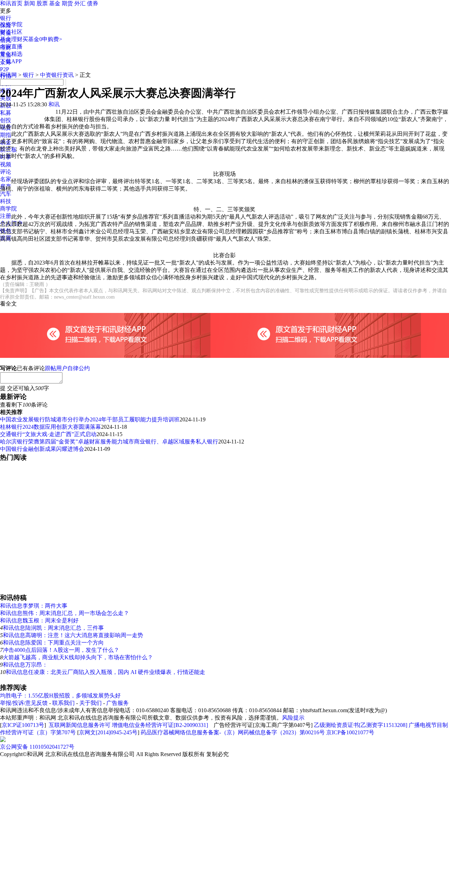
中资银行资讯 (57, 75)
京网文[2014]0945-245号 (108, 732)
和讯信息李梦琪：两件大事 (33, 606)
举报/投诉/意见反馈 (24, 703)
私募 (5, 113)
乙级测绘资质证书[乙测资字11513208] (360, 725)
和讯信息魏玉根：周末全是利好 (39, 620)
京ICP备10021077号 (350, 732)
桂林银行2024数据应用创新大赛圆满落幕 (50, 427)
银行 (5, 18)
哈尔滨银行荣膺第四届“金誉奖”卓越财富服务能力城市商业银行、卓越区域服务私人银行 (109, 442)
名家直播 (11, 46)
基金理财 (11, 39)
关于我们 (90, 703)
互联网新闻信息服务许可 (79, 725)
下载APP (11, 61)
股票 (42, 3)
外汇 (80, 3)
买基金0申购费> (42, 39)
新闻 (29, 3)
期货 (67, 3)
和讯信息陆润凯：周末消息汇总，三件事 (53, 628)
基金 (54, 3)
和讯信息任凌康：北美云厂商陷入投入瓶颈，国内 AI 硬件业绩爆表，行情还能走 (105, 672)
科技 (5, 201)
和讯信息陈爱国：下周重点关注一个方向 (53, 643)
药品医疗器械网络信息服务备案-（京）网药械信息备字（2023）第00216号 (233, 732)
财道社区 (11, 32)
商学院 (8, 209)
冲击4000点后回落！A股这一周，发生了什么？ (61, 650)
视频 (5, 164)
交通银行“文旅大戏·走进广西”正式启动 (48, 434)
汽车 (5, 194)
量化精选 (11, 54)
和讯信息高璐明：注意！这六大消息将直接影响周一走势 (73, 635)
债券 (92, 3)
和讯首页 (11, 3)
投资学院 (11, 24)
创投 (5, 120)
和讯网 (8, 75)
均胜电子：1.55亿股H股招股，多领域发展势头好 (60, 696)
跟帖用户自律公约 (67, 368)
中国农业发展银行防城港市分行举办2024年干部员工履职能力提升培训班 (90, 419)
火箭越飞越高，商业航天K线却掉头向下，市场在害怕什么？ (78, 657)
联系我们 (63, 703)
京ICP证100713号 (23, 725)
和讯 (54, 104)
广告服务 (117, 703)
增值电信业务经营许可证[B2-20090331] (160, 725)
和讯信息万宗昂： (25, 665)
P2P (4, 69)
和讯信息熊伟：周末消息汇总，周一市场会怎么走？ (64, 613)
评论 (5, 172)
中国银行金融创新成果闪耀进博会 (42, 449)
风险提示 (293, 718)
